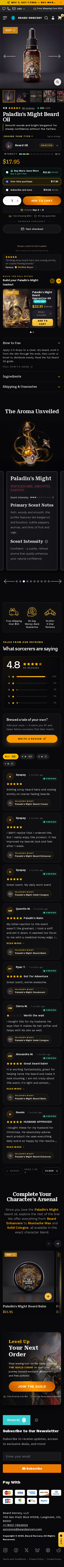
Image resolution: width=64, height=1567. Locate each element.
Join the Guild (32, 1386)
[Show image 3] (36, 96)
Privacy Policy (36, 1559)
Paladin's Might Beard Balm (24, 1306)
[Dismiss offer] (61, 2)
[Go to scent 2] (20, 581)
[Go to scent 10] (49, 581)
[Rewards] (13, 18)
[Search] (46, 18)
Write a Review (30, 738)
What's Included (41, 313)
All (10, 756)
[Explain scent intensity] (46, 541)
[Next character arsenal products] (57, 1243)
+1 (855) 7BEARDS (15, 1525)
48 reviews (28, 108)
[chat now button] (3, 9)
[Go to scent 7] (38, 581)
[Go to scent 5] (31, 581)
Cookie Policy (54, 1559)
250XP (9, 292)
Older (49, 1171)
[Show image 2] (22, 96)
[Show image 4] (49, 96)
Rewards (13, 1420)
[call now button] (8, 9)
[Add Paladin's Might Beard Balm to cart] (48, 1296)
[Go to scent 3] (24, 581)
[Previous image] (9, 56)
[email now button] (13, 9)
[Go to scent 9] (45, 581)
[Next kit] (58, 280)
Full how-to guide (16, 366)
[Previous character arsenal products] (49, 1243)
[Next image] (55, 56)
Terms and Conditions (14, 1559)
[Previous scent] (9, 581)
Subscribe (34, 1468)
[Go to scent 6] (34, 581)
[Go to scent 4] (27, 581)
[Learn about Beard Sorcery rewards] (36, 1420)
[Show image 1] (9, 96)
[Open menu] (5, 18)
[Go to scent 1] (17, 581)
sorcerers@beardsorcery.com (22, 1529)
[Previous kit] (52, 280)
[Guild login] (53, 18)
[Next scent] (56, 581)
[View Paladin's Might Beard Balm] (28, 1276)
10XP (8, 30)
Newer (14, 1171)
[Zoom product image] (57, 82)
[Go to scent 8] (42, 581)
